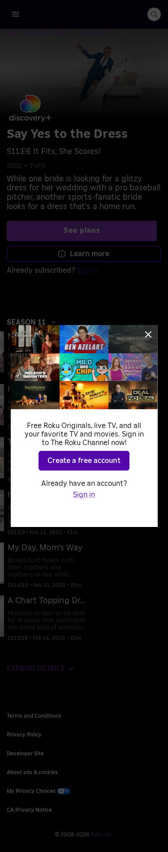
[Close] (148, 334)
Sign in (84, 494)
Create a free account (84, 460)
